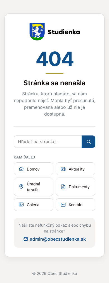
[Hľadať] (88, 141)
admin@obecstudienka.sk (58, 239)
